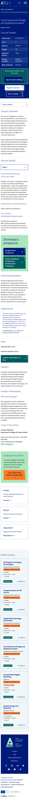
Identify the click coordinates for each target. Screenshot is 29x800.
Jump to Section (7, 104)
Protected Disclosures (7, 787)
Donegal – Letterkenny (18, 60)
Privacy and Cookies (14, 782)
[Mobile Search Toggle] (19, 3)
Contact (14, 751)
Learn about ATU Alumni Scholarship (14, 473)
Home (2, 9)
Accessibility (4, 782)
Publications (14, 761)
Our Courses (9, 9)
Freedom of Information (17, 784)
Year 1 (4, 167)
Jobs (14, 754)
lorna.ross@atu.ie (8, 444)
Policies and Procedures (14, 758)
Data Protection (5, 784)
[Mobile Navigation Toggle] (25, 3)
